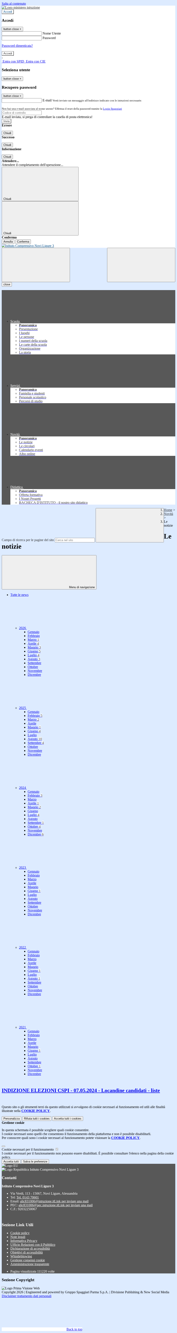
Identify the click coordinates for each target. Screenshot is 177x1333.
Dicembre (34, 674)
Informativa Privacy (23, 1241)
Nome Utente (52, 33)
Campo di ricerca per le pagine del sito (28, 540)
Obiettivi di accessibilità (26, 1252)
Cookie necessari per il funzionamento (28, 1149)
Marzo (33, 639)
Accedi (7, 11)
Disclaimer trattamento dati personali (26, 1296)
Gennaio (33, 632)
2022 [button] (23, 947)
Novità (168, 514)
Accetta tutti (67, 1118)
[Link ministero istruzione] (21, 7)
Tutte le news (19, 595)
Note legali (17, 1237)
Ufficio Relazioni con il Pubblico (32, 1244)
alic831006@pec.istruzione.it (56, 1205)
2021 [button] (23, 1027)
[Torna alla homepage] (88, 246)
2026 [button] (23, 628)
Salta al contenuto (14, 3)
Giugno (34, 651)
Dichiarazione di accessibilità (30, 1248)
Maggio (34, 647)
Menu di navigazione (81, 587)
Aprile (33, 643)
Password (49, 38)
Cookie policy (20, 1233)
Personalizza (11, 1118)
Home (168, 510)
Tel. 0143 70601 (27, 1197)
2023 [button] (23, 867)
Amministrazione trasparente (29, 1264)
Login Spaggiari (112, 108)
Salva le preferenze (35, 1161)
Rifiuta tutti (37, 1118)
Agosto (34, 659)
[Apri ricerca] (141, 265)
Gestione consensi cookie (27, 1260)
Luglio (33, 655)
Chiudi (7, 133)
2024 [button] (23, 788)
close (6, 284)
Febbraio (34, 636)
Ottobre (33, 667)
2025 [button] (23, 708)
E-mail (47, 100)
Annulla (8, 241)
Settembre (34, 663)
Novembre (35, 671)
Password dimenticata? (17, 45)
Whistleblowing (21, 1256)
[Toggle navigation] (36, 265)
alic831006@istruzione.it (54, 1201)
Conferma (23, 241)
